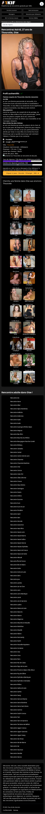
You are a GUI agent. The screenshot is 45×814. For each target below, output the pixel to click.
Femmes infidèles (33, 18)
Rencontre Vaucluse (16, 750)
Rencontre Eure (15, 503)
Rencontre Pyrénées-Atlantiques (20, 677)
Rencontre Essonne (16, 499)
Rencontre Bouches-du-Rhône (20, 438)
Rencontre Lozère (15, 605)
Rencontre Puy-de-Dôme (18, 673)
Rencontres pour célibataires (33, 14)
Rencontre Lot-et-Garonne (18, 601)
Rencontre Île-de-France (18, 561)
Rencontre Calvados (16, 449)
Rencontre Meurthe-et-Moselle (20, 623)
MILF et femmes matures (11, 18)
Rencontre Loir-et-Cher (17, 586)
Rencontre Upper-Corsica (18, 728)
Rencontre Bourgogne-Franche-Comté (22, 441)
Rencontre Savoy (15, 695)
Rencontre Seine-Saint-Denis (19, 706)
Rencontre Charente (16, 459)
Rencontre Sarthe (15, 692)
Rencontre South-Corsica (18, 713)
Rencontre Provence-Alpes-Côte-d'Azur (22, 670)
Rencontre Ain (14, 398)
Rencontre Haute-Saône (17, 539)
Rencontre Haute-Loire (17, 532)
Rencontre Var (14, 746)
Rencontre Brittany (16, 445)
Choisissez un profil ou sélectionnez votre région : (16, 22)
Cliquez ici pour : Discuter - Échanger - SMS (21, 173)
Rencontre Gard (15, 514)
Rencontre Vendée (16, 753)
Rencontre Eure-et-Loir (17, 507)
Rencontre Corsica (16, 470)
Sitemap (15, 810)
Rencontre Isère (15, 576)
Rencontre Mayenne (16, 619)
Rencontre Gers (15, 518)
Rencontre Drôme (16, 496)
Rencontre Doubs (15, 492)
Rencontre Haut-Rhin (17, 528)
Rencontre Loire (15, 590)
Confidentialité (7, 810)
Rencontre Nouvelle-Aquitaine (19, 644)
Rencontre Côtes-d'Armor (18, 478)
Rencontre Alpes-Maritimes (19, 409)
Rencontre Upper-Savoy (17, 735)
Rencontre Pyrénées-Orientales (20, 681)
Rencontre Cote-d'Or (16, 474)
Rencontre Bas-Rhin (16, 434)
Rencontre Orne (15, 655)
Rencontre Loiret (15, 597)
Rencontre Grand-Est (17, 525)
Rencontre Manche (16, 612)
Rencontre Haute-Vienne (18, 543)
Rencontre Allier (15, 405)
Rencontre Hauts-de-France (19, 550)
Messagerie (12, 14)
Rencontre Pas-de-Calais (18, 663)
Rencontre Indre (15, 568)
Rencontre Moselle (16, 630)
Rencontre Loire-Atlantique (18, 594)
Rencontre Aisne (15, 401)
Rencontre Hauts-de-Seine (18, 554)
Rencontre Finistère (16, 510)
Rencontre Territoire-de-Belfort (20, 724)
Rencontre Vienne (16, 757)
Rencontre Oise (15, 652)
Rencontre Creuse (16, 481)
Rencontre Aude (15, 423)
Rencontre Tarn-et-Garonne (19, 721)
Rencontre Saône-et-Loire (18, 688)
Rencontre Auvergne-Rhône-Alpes (21, 427)
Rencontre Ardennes (16, 416)
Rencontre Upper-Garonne (18, 732)
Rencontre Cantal (15, 452)
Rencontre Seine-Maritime (18, 703)
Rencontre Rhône (15, 684)
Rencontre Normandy (17, 637)
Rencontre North (15, 641)
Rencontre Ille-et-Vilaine (18, 565)
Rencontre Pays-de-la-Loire (18, 666)
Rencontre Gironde (16, 521)
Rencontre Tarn (15, 717)
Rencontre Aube (15, 420)
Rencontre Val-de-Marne (18, 742)
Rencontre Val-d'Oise (17, 739)
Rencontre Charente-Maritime (19, 463)
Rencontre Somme (16, 710)
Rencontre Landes (16, 583)
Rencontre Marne (16, 615)
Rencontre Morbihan (17, 626)
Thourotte (10, 145)
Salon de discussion (33, 10)
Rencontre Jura (15, 579)
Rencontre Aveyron (16, 430)
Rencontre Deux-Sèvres (17, 485)
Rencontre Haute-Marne (18, 536)
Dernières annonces (12, 10)
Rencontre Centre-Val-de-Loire (20, 456)
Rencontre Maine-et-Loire (18, 608)
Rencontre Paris (15, 659)
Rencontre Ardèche (16, 412)
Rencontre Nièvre (15, 634)
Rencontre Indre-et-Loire (18, 572)
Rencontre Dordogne (17, 488)
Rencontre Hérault (16, 557)
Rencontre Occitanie (16, 648)
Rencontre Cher (15, 467)
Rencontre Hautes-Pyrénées (19, 547)
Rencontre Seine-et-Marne (18, 699)
